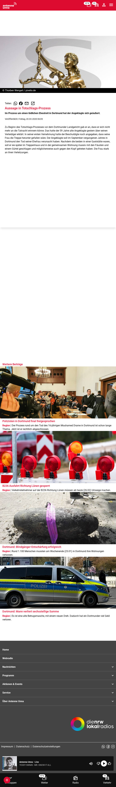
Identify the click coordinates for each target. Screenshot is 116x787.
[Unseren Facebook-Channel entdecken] (108, 746)
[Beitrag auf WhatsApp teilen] (15, 103)
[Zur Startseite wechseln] (9, 5)
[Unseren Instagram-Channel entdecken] (113, 746)
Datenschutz (23, 746)
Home (5, 649)
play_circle (104, 763)
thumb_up (109, 763)
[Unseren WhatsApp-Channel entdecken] (103, 746)
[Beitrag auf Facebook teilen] (21, 103)
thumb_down (98, 763)
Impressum (7, 746)
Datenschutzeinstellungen (46, 746)
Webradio (7, 658)
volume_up (91, 764)
